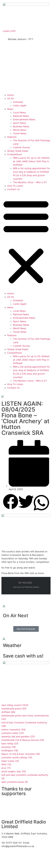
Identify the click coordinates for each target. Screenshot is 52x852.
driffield (8, 712)
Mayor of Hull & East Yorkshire (20, 754)
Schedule (18, 102)
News (10, 109)
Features (11, 136)
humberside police (13, 708)
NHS (6, 764)
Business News (21, 126)
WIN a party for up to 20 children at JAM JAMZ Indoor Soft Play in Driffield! (31, 161)
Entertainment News (24, 119)
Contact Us (13, 189)
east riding (9, 743)
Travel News (19, 133)
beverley (8, 747)
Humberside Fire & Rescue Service (22, 740)
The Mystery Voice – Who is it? (30, 182)
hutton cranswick (13, 729)
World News (19, 129)
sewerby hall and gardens (18, 736)
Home (10, 95)
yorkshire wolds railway (16, 757)
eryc (6, 767)
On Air (10, 98)
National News (21, 115)
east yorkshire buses (14, 781)
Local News (19, 112)
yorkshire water (12, 733)
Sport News (19, 122)
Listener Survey (21, 147)
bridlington (9, 750)
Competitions (14, 154)
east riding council (14, 705)
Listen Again (19, 105)
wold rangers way (13, 771)
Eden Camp (10, 760)
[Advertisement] (26, 66)
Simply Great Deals (17, 150)
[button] (26, 241)
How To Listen (15, 185)
